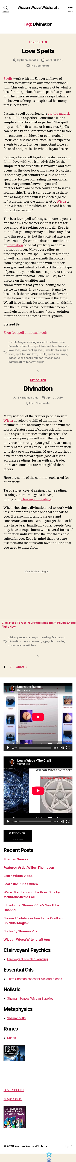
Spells (8, 79)
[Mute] (62, 747)
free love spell (31, 346)
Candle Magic (17, 342)
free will (46, 346)
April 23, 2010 (54, 60)
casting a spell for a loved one (46, 342)
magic (64, 350)
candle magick (59, 114)
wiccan (38, 358)
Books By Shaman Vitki (21, 931)
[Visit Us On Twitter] (49, 1155)
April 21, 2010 (54, 397)
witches (31, 645)
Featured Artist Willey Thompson (29, 867)
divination (15, 245)
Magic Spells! (13, 1099)
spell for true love (26, 354)
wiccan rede (52, 358)
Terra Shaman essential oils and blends (34, 979)
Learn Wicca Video (18, 876)
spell (11, 354)
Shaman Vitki (29, 60)
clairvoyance (16, 637)
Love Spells (38, 42)
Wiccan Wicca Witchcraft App (27, 939)
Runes (11, 1038)
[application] (38, 717)
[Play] (8, 747)
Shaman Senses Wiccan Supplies (30, 998)
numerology (36, 641)
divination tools (18, 641)
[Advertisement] (14, 1074)
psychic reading (55, 641)
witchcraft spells (33, 362)
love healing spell (32, 350)
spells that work (57, 354)
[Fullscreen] (68, 747)
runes (12, 645)
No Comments (40, 65)
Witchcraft (15, 362)
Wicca (61, 202)
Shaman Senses (16, 859)
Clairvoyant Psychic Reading (27, 959)
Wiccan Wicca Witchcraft (38, 7)
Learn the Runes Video (21, 884)
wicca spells (25, 358)
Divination (14, 346)
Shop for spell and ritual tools (25, 333)
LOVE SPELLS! (14, 1090)
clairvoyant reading (36, 499)
